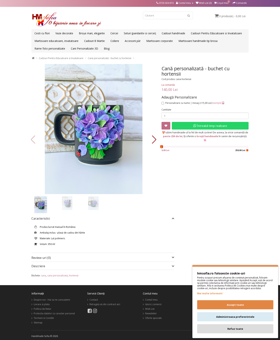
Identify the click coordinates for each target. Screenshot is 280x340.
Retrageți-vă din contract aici (105, 304)
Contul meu (151, 299)
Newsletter (151, 313)
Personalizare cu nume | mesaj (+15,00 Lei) (188, 103)
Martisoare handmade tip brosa (198, 41)
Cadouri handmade (173, 33)
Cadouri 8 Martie (94, 41)
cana (43, 275)
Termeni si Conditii (44, 318)
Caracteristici (40, 218)
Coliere (114, 41)
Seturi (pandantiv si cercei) (140, 33)
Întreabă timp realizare (211, 126)
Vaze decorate (64, 33)
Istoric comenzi (153, 304)
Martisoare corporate (159, 41)
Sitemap (38, 322)
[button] (154, 139)
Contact (94, 299)
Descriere (38, 266)
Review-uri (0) (41, 258)
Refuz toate (235, 328)
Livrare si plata (42, 304)
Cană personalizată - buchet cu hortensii (109, 58)
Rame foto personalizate (49, 48)
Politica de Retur (42, 308)
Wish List (149, 308)
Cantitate (166, 109)
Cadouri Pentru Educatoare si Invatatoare (216, 33)
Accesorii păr (133, 41)
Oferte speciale (153, 318)
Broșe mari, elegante (92, 33)
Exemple (217, 103)
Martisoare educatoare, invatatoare (56, 41)
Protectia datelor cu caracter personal (54, 313)
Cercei (114, 33)
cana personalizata (57, 275)
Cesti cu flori (42, 33)
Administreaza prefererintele (235, 316)
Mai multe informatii (209, 293)
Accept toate (235, 304)
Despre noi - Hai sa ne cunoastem (52, 299)
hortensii (73, 275)
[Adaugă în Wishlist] (166, 126)
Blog (107, 48)
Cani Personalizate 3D (84, 48)
